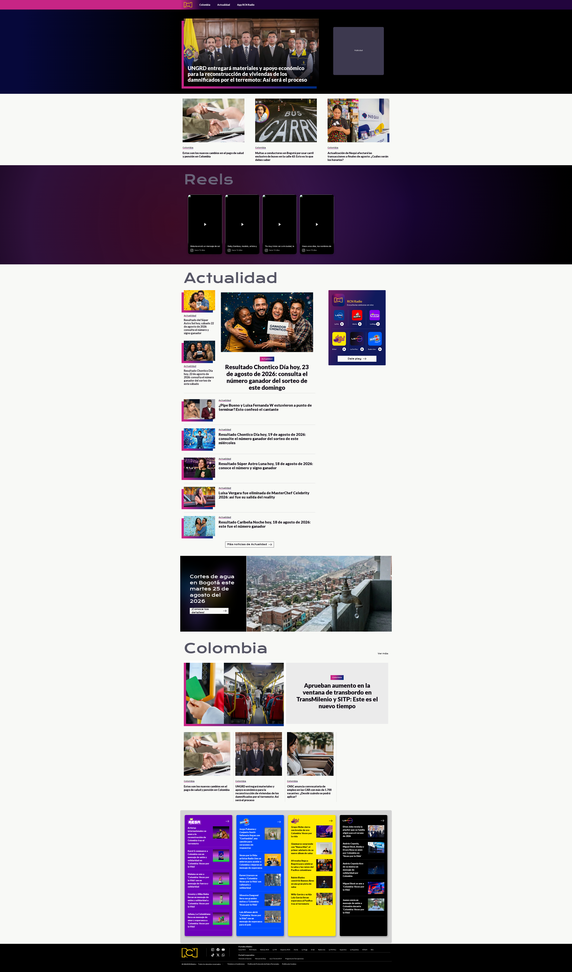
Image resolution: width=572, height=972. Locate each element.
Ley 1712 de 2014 (275, 958)
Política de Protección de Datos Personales (263, 964)
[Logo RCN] (190, 952)
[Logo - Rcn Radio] (188, 4)
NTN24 (364, 950)
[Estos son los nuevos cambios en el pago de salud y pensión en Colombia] (213, 120)
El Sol (313, 950)
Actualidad (223, 4)
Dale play (354, 358)
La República (354, 950)
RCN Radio (253, 950)
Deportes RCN (285, 950)
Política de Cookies (289, 964)
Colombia (204, 4)
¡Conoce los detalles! (200, 611)
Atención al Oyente (244, 958)
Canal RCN (242, 950)
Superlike (343, 950)
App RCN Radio (245, 4)
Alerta (296, 950)
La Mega (304, 950)
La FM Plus (332, 950)
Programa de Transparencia (294, 958)
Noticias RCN (264, 950)
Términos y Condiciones (236, 964)
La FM (275, 950)
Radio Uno (321, 950)
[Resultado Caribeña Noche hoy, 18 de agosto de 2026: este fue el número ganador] (199, 526)
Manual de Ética (260, 958)
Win (372, 950)
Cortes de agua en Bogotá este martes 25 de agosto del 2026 (212, 589)
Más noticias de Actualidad (247, 544)
